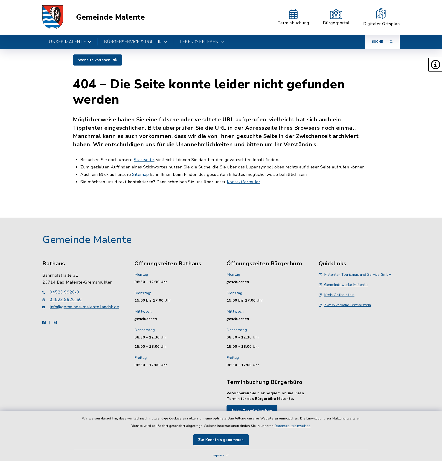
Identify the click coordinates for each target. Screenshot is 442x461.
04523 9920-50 (66, 299)
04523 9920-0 (64, 292)
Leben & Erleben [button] (199, 42)
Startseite (144, 159)
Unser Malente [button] (67, 42)
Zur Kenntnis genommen (221, 439)
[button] (435, 65)
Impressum (221, 455)
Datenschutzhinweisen (293, 426)
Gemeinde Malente (110, 17)
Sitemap (140, 174)
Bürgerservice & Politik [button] (133, 42)
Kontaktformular (243, 182)
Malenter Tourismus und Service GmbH (358, 274)
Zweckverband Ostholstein (347, 305)
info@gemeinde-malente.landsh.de (84, 307)
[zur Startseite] (52, 17)
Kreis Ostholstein (339, 294)
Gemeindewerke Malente (346, 284)
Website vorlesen (94, 60)
